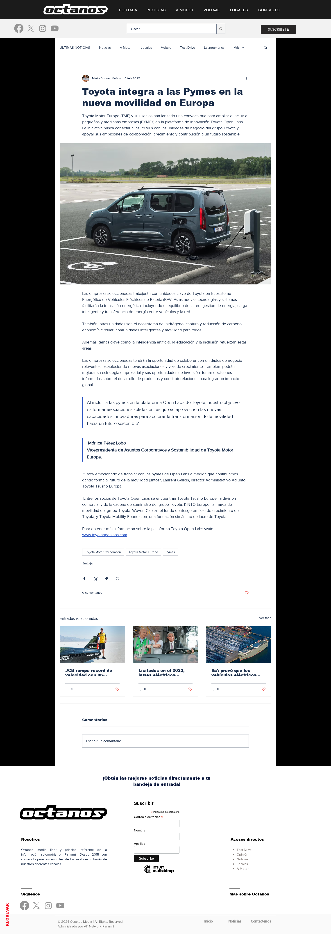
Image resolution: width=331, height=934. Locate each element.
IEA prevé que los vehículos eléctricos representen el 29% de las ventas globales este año (238, 672)
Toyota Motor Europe (143, 552)
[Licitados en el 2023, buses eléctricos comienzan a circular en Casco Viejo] (165, 644)
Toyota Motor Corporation (103, 552)
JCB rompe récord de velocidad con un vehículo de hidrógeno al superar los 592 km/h (91, 672)
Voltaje (166, 47)
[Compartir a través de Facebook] (84, 579)
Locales (146, 47)
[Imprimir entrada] (117, 579)
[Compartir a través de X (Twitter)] (95, 579)
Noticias (105, 47)
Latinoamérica (214, 47)
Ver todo (265, 618)
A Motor (126, 47)
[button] (265, 47)
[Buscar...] (220, 29)
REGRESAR (7, 914)
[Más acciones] (246, 78)
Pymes (170, 552)
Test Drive (187, 47)
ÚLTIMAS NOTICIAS (75, 47)
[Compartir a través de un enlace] (106, 579)
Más (237, 47)
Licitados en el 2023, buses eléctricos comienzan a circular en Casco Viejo (165, 672)
